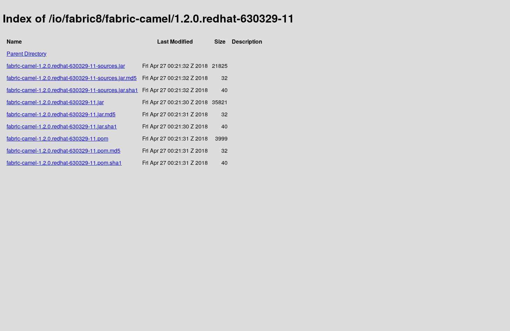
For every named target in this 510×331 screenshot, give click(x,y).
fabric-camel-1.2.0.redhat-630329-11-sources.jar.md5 (72, 78)
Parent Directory (26, 53)
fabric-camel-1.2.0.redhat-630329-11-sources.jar (66, 66)
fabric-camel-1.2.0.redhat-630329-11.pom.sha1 (64, 163)
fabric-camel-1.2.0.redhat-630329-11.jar (55, 102)
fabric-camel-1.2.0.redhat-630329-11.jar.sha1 (62, 126)
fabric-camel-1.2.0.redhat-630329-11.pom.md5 (63, 150)
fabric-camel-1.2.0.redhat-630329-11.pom (57, 138)
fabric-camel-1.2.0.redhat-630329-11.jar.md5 (61, 114)
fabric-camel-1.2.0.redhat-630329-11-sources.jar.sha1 (72, 90)
